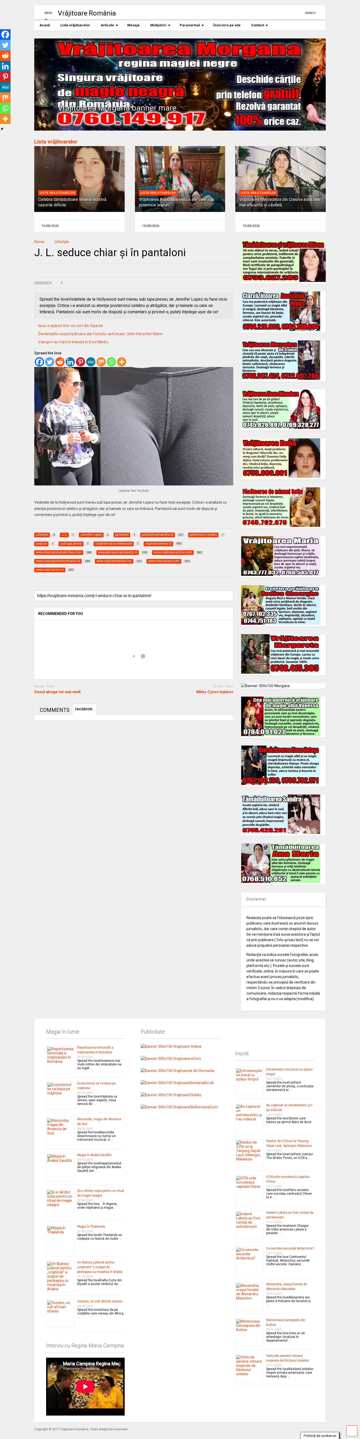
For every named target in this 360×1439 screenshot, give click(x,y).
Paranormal (190, 25)
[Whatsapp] (111, 361)
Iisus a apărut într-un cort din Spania (70, 326)
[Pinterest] (80, 361)
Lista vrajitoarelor (57, 192)
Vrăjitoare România (87, 13)
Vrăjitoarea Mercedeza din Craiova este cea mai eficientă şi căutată (279, 202)
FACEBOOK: (84, 709)
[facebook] (299, 13)
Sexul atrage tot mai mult (57, 691)
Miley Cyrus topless (214, 691)
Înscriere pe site (227, 25)
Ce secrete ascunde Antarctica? (289, 1248)
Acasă (45, 25)
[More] (121, 361)
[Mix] (101, 361)
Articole (107, 25)
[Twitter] (49, 361)
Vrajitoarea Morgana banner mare (117, 107)
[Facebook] (39, 361)
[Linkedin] (70, 361)
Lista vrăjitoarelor (75, 25)
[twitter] (291, 13)
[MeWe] (90, 361)
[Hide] (2, 129)
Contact (257, 25)
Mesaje (133, 25)
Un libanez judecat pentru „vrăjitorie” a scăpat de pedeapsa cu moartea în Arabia (100, 1267)
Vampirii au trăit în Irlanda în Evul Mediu (73, 342)
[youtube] (283, 13)
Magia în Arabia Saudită (94, 1155)
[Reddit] (60, 361)
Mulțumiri (158, 25)
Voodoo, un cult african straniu (99, 1301)
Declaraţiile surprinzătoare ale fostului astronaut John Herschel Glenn (100, 334)
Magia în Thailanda (91, 1226)
